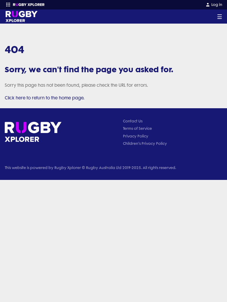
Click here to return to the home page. (45, 98)
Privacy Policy (135, 136)
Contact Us (132, 121)
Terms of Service (137, 128)
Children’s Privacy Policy (145, 143)
